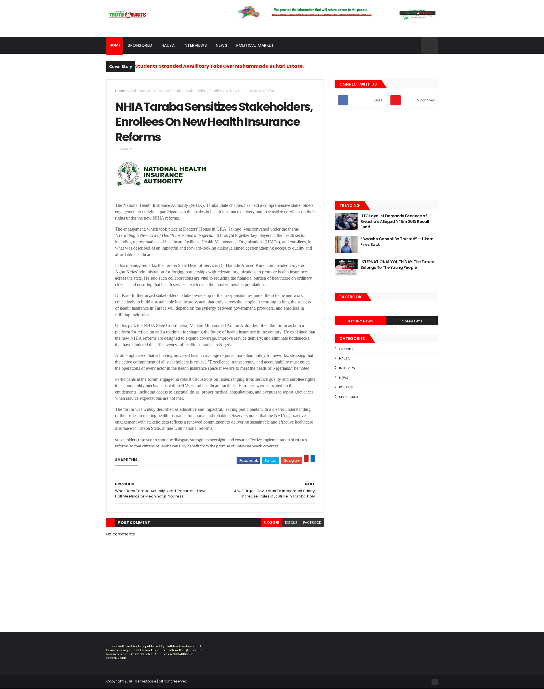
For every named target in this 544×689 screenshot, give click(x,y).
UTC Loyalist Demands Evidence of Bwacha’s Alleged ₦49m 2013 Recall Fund (394, 221)
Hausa (168, 45)
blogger (271, 522)
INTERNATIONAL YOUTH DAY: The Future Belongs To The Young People (397, 264)
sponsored (348, 397)
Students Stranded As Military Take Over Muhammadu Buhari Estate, (219, 66)
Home (120, 90)
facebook (312, 522)
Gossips (346, 349)
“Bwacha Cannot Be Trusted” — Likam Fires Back (396, 241)
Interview (347, 368)
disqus (291, 522)
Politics (346, 387)
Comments (411, 321)
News (221, 45)
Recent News (360, 321)
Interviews (195, 45)
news (343, 377)
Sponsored (140, 45)
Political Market (255, 45)
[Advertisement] (386, 155)
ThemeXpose (144, 681)
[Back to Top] (435, 682)
